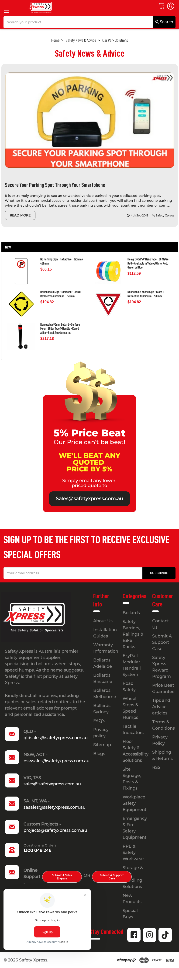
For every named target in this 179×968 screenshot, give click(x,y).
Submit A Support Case (112, 877)
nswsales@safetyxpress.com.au (57, 760)
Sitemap (102, 744)
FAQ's (99, 720)
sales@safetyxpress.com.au (52, 784)
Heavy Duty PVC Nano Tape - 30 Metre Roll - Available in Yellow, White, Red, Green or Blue (148, 263)
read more (20, 215)
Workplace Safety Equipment (134, 803)
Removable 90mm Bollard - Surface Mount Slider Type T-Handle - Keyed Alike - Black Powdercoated (60, 328)
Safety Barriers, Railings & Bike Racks (133, 634)
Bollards (131, 612)
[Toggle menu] (6, 12)
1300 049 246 (37, 850)
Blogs (99, 753)
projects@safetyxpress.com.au (55, 830)
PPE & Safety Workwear (133, 852)
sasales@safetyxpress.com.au (55, 807)
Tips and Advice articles (161, 707)
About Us (103, 620)
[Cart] (161, 6)
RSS (156, 767)
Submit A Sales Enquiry (62, 877)
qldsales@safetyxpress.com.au (56, 737)
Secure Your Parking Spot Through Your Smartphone (55, 185)
